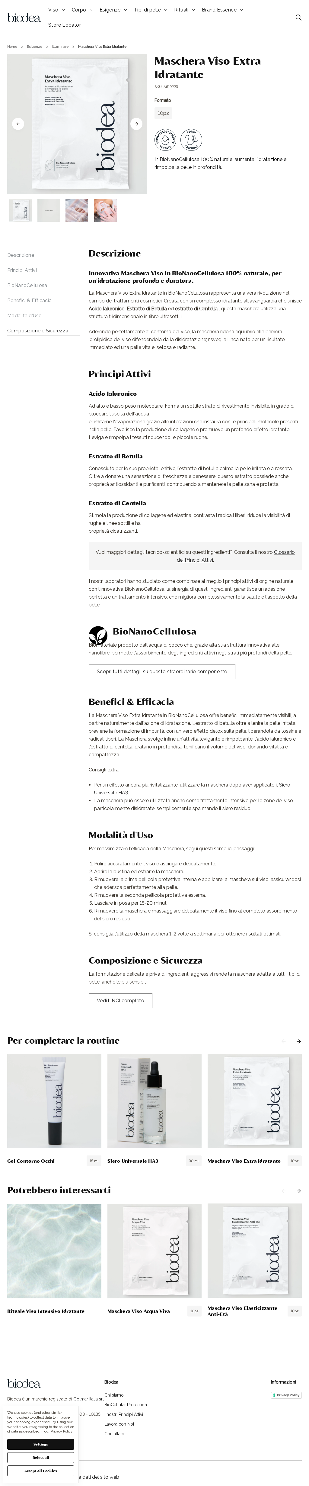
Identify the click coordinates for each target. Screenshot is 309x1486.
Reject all (41, 1457)
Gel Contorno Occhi (31, 1161)
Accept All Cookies (40, 1470)
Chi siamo (114, 1395)
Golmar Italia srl (88, 1399)
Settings (40, 1444)
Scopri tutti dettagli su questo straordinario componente (162, 671)
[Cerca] (299, 17)
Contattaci (114, 1433)
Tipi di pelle (147, 10)
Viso (53, 10)
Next (299, 1041)
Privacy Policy (288, 1395)
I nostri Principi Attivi (123, 1414)
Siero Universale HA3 (132, 1161)
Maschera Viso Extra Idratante (244, 1161)
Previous (284, 1041)
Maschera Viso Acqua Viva (138, 1311)
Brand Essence (219, 10)
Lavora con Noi (119, 1424)
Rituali (181, 10)
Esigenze (110, 10)
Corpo (79, 10)
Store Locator (64, 25)
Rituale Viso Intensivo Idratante (45, 1311)
